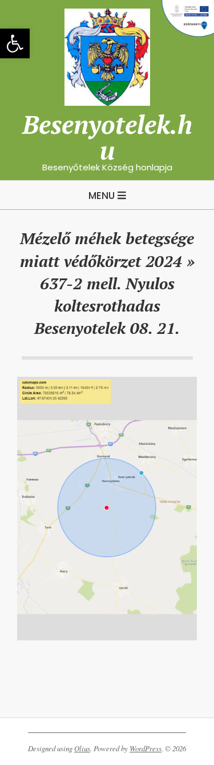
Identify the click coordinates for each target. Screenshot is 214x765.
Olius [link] (82, 748)
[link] (15, 43)
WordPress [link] (145, 748)
